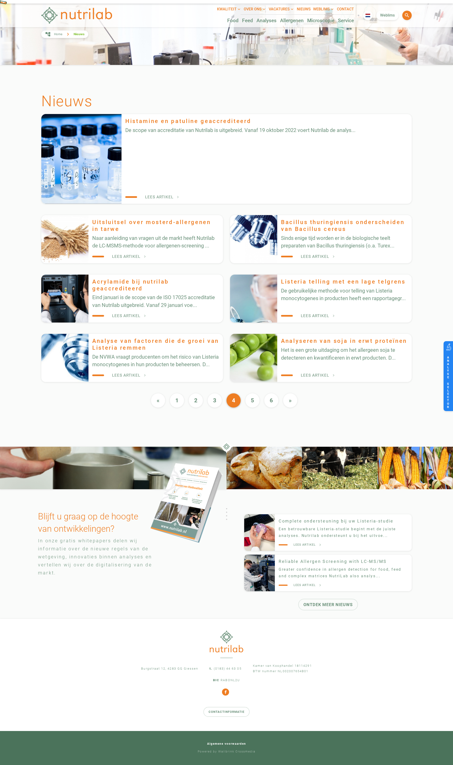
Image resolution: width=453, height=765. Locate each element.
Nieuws (304, 9)
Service (346, 20)
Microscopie (320, 20)
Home (58, 34)
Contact (345, 9)
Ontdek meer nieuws (328, 604)
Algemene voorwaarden (226, 743)
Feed (247, 20)
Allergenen (292, 20)
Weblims (321, 9)
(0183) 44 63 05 (228, 668)
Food (233, 20)
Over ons (253, 9)
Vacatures (279, 9)
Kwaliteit (227, 9)
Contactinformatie (226, 712)
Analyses (266, 20)
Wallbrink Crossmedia (236, 751)
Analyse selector (448, 381)
